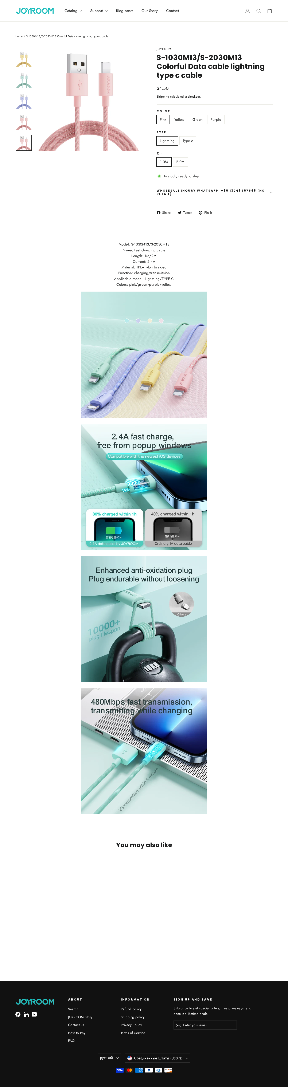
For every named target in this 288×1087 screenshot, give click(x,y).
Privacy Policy (131, 1024)
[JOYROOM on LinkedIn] (26, 1014)
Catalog (71, 10)
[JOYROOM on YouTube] (34, 1014)
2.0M (180, 161)
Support (97, 10)
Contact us (76, 1024)
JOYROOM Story (80, 1017)
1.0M (164, 161)
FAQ (71, 1040)
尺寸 (160, 153)
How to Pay (76, 1032)
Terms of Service (133, 1032)
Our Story (149, 10)
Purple (216, 119)
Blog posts (124, 10)
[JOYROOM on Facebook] (17, 1014)
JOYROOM (164, 49)
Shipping (163, 96)
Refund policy (131, 1009)
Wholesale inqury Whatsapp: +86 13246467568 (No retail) (211, 192)
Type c (188, 140)
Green (197, 119)
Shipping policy (132, 1017)
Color (163, 111)
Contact (172, 10)
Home (19, 36)
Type (161, 132)
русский (106, 1057)
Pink (163, 119)
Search (73, 1009)
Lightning (167, 140)
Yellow (179, 119)
